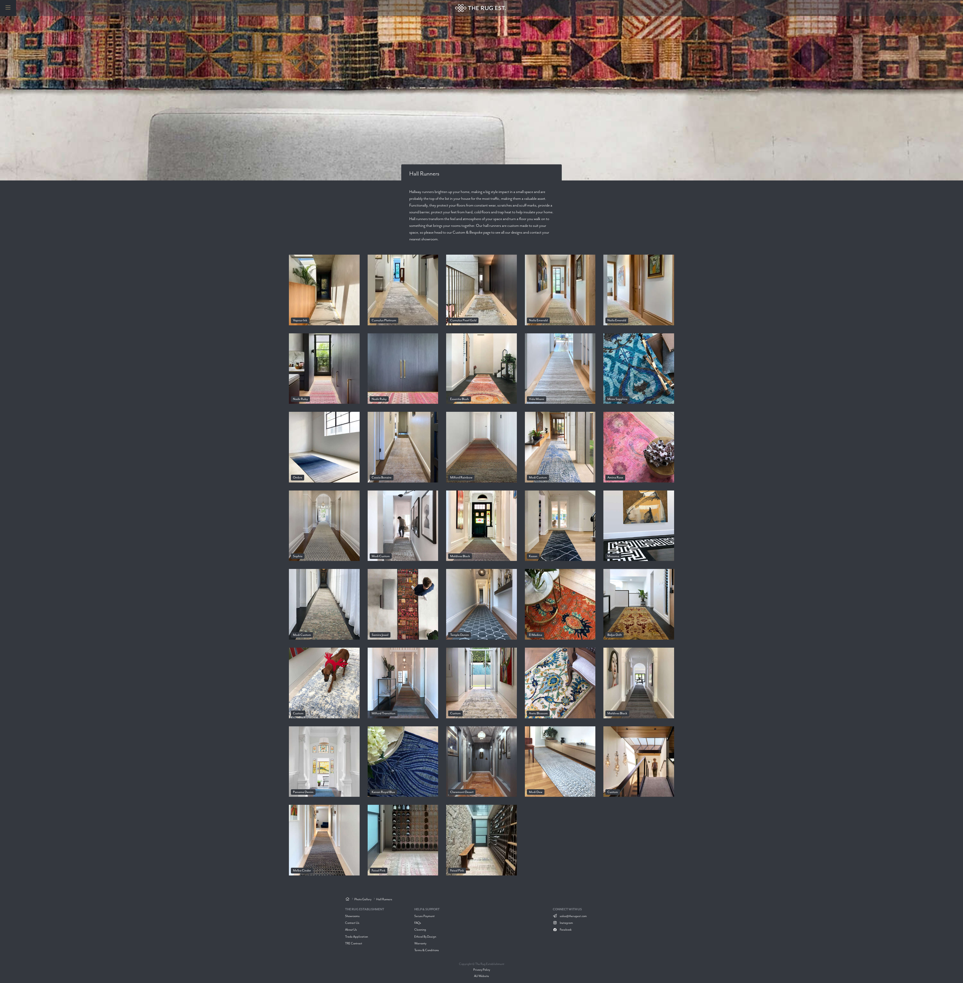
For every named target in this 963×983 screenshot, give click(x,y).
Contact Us (352, 923)
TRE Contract (353, 943)
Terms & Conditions (426, 950)
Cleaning (420, 929)
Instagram (566, 923)
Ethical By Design (425, 936)
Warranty (420, 943)
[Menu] (8, 8)
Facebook (565, 929)
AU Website (481, 976)
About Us (351, 929)
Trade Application (356, 936)
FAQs (417, 923)
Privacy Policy (481, 969)
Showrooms (352, 916)
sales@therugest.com (573, 916)
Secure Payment (424, 916)
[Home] (347, 899)
